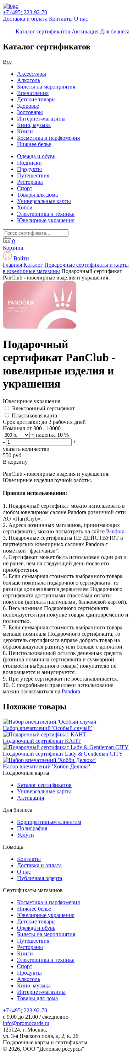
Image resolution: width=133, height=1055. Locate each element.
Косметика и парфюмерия (48, 138)
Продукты (29, 169)
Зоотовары (30, 112)
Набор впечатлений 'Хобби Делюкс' (46, 766)
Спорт (24, 188)
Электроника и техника (45, 214)
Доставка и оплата (25, 19)
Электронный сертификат (43, 408)
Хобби (25, 207)
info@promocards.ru (26, 1023)
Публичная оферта (39, 878)
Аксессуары (31, 74)
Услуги (25, 835)
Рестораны (30, 182)
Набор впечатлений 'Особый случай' (47, 728)
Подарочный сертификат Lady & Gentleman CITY (63, 754)
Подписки (29, 163)
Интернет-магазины (41, 119)
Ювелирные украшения (45, 220)
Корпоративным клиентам (49, 822)
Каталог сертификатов (44, 785)
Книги (25, 131)
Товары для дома (37, 195)
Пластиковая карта (34, 415)
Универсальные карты (44, 201)
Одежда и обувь (36, 156)
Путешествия (33, 175)
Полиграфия (32, 828)
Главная (12, 265)
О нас (81, 19)
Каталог (33, 265)
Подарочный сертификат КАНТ (42, 741)
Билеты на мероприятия (46, 87)
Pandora (115, 531)
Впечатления (33, 93)
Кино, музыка (34, 125)
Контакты (61, 19)
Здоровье (28, 106)
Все (7, 62)
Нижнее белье (34, 144)
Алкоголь (28, 80)
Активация (30, 798)
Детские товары (36, 99)
